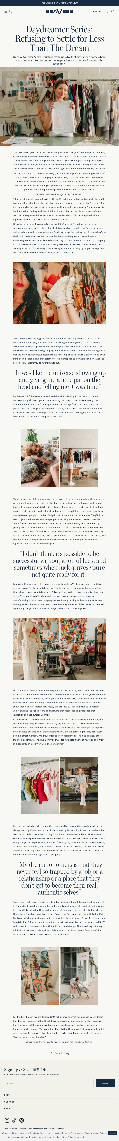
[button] (6, 11)
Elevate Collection (83, 1041)
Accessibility (25, 1128)
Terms (6, 1128)
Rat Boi (43, 164)
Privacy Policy (67, 1137)
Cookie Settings (57, 1128)
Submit (105, 1083)
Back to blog (61, 1053)
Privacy (14, 1128)
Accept (113, 1133)
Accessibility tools (40, 1128)
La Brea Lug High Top (53, 1041)
